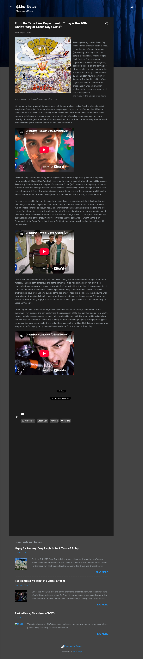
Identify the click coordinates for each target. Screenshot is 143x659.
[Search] (132, 7)
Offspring (65, 421)
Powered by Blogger (73, 646)
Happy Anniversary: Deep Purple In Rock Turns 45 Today (47, 548)
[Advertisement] (125, 59)
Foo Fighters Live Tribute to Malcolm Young (40, 580)
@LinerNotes (26, 7)
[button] (106, 24)
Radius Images (78, 652)
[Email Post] (22, 415)
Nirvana (54, 421)
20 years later (28, 421)
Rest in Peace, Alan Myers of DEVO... (36, 613)
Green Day (42, 421)
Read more (102, 572)
